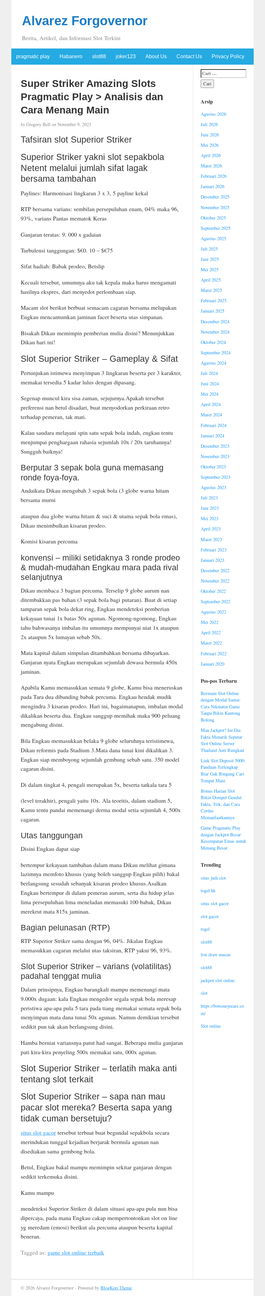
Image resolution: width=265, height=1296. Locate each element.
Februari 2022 (214, 653)
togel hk (208, 890)
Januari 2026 (212, 186)
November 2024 (215, 332)
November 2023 (215, 456)
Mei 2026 (209, 145)
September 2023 (215, 477)
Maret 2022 (211, 643)
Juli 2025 (209, 249)
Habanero (70, 56)
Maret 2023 (211, 539)
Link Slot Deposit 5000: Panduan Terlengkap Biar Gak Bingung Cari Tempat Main (223, 770)
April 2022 (211, 632)
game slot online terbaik (76, 1252)
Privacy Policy (228, 56)
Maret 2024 (211, 415)
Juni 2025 (210, 259)
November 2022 (215, 581)
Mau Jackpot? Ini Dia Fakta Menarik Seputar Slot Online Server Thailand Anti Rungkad (222, 740)
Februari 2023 (214, 550)
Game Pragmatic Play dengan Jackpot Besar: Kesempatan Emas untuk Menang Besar (223, 838)
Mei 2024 (209, 394)
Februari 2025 (214, 300)
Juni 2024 (210, 383)
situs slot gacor (38, 1132)
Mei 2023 (209, 518)
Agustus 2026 (213, 114)
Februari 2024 (214, 425)
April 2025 (211, 280)
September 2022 (215, 601)
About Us (156, 56)
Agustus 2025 (213, 238)
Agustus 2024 (213, 363)
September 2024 (215, 352)
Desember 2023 (215, 446)
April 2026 (211, 155)
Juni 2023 (210, 508)
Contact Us (189, 56)
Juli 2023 (209, 498)
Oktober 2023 (213, 467)
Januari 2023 (212, 560)
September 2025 (215, 228)
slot (204, 993)
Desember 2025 (215, 197)
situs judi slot (213, 878)
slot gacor (210, 916)
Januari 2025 (212, 311)
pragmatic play (33, 56)
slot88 (99, 56)
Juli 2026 (209, 124)
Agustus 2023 (213, 487)
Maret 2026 (211, 166)
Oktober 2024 (213, 342)
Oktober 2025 (213, 218)
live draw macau (215, 954)
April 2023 (211, 529)
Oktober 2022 (213, 591)
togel (205, 929)
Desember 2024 (215, 321)
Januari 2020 (212, 664)
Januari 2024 (212, 436)
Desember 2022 (215, 570)
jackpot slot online (218, 980)
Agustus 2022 (213, 612)
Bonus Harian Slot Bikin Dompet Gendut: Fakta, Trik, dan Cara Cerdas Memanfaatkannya (222, 804)
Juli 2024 (209, 373)
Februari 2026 (214, 176)
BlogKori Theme (116, 1288)
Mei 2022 (209, 622)
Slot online (211, 1026)
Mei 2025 (209, 269)
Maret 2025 (211, 290)
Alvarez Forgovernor (85, 21)
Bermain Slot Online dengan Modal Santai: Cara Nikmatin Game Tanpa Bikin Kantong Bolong (221, 706)
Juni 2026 (210, 135)
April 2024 (211, 404)
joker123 (126, 56)
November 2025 (215, 207)
